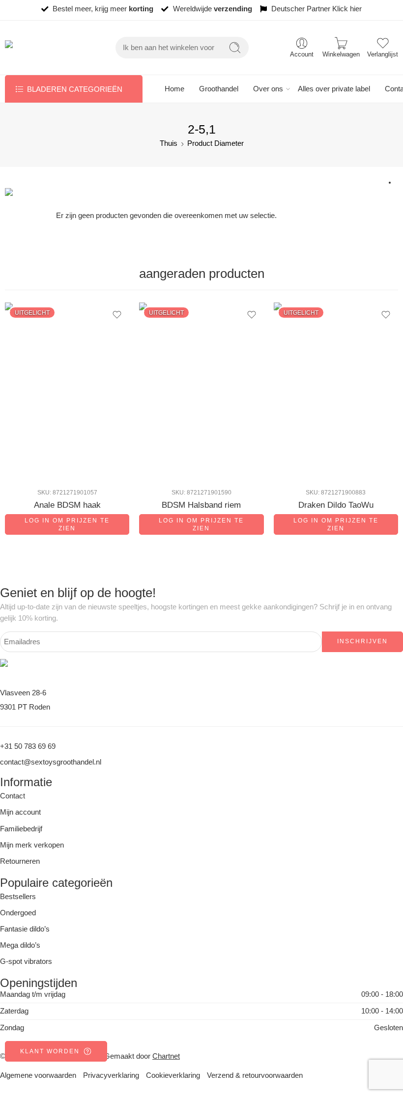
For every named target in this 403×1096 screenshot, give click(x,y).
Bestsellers (18, 897)
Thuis (168, 143)
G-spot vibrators (26, 961)
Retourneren (20, 861)
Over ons (268, 89)
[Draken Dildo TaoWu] (336, 391)
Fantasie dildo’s (25, 929)
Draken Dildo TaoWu (336, 505)
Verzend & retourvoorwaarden (255, 1075)
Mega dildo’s (20, 945)
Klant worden (50, 1051)
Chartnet (166, 1056)
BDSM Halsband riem (201, 505)
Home (174, 89)
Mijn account (20, 812)
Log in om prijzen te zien (67, 524)
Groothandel (218, 89)
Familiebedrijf (21, 829)
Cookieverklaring (173, 1075)
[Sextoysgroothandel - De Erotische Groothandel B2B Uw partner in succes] (40, 47)
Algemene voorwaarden (38, 1075)
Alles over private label (334, 89)
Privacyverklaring (111, 1075)
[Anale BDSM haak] (67, 391)
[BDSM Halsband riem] (201, 391)
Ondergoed (18, 913)
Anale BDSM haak (67, 505)
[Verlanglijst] (117, 315)
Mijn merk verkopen (32, 845)
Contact (12, 796)
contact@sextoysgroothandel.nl (50, 762)
